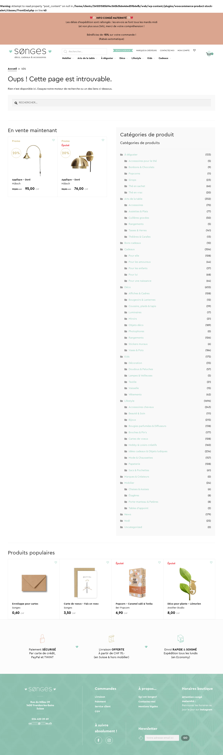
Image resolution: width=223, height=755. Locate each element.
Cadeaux (163, 58)
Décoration (135, 363)
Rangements (136, 224)
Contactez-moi (167, 50)
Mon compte (184, 50)
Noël (127, 521)
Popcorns (134, 173)
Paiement (100, 701)
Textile (132, 382)
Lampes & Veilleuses (140, 375)
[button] (53, 139)
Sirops (132, 180)
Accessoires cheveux (141, 407)
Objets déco (136, 325)
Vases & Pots (136, 350)
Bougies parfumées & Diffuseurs (147, 426)
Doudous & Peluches (141, 369)
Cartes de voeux (138, 439)
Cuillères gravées (139, 218)
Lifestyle (136, 58)
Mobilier (66, 58)
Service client (103, 706)
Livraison (100, 697)
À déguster (107, 58)
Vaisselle (134, 388)
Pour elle (134, 255)
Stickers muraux (138, 344)
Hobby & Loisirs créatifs (143, 445)
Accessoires (136, 205)
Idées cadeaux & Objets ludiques (148, 451)
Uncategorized (133, 527)
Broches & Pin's (138, 432)
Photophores (136, 331)
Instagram (109, 740)
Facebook (98, 740)
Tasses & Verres (138, 230)
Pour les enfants (138, 268)
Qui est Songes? (147, 697)
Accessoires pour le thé (143, 161)
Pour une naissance (140, 281)
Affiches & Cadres (139, 293)
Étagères (134, 495)
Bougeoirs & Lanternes (142, 300)
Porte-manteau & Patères (143, 502)
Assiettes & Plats (138, 211)
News (127, 514)
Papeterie (134, 464)
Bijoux (132, 420)
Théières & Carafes (140, 236)
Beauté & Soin (137, 413)
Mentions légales (148, 706)
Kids (149, 58)
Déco (122, 58)
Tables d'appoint (138, 508)
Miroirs (133, 318)
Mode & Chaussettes (141, 457)
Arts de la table (86, 58)
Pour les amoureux (140, 262)
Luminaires (135, 312)
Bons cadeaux (123, 50)
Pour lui (133, 274)
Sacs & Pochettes (139, 470)
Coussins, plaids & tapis (142, 306)
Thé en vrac (136, 192)
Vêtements (135, 394)
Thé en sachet (137, 186)
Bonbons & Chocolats (141, 167)
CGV (97, 711)
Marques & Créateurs (146, 50)
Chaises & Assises (139, 489)
